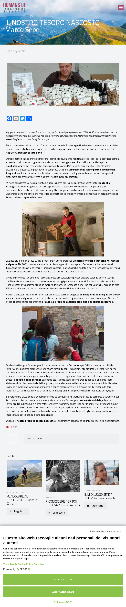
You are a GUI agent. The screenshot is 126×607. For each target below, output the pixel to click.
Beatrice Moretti (34, 438)
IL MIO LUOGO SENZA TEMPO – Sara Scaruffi (99, 496)
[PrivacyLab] (23, 569)
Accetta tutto (63, 579)
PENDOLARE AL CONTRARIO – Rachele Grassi (22, 500)
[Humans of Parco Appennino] (14, 7)
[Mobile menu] (121, 7)
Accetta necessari (63, 592)
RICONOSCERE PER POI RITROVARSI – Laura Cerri (63, 503)
